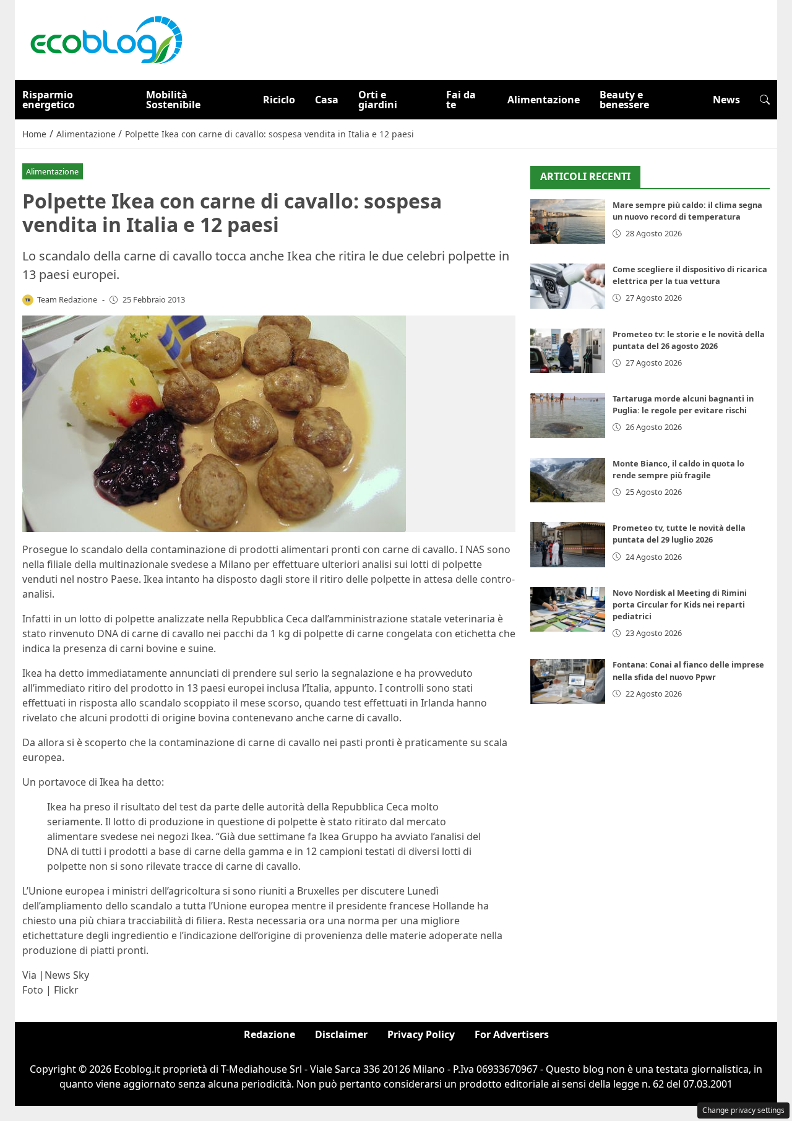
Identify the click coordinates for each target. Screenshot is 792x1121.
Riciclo (279, 99)
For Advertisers (512, 1034)
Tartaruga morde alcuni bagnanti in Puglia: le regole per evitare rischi (683, 404)
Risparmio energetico (48, 99)
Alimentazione (543, 99)
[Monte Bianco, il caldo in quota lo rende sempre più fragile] (567, 480)
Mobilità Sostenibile (173, 99)
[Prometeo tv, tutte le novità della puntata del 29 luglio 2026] (567, 544)
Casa (326, 99)
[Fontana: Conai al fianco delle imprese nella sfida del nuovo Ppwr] (567, 681)
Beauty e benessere (624, 99)
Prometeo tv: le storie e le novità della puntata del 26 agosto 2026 (689, 340)
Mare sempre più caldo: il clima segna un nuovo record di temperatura (687, 210)
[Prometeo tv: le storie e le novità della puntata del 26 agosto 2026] (567, 351)
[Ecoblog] (105, 39)
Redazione (269, 1034)
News (726, 99)
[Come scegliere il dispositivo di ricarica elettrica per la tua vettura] (567, 286)
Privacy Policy (421, 1034)
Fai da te (461, 99)
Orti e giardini (377, 99)
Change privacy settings (743, 1110)
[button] (765, 99)
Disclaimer (341, 1034)
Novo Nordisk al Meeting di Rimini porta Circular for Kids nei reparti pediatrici (680, 604)
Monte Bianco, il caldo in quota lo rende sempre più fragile (678, 469)
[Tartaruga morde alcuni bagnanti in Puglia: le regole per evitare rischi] (567, 415)
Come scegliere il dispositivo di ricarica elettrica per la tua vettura (690, 275)
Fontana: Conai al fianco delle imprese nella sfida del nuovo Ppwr (688, 670)
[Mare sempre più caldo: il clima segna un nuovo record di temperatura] (567, 221)
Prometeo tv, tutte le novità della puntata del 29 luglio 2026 (679, 533)
